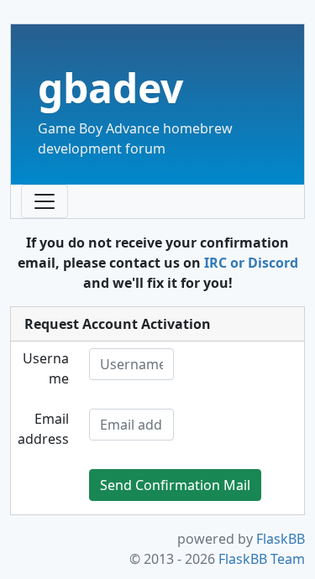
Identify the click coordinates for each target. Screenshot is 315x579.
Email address (43, 428)
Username (46, 368)
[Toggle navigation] (44, 201)
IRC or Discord (251, 262)
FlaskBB (280, 538)
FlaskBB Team (261, 559)
